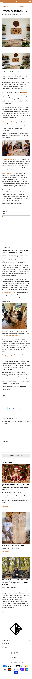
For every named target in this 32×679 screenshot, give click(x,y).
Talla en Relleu (8, 159)
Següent (27, 6)
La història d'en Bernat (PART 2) (14, 545)
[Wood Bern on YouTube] (17, 652)
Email (4, 434)
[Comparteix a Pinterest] (18, 408)
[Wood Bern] (16, 1)
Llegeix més (5, 506)
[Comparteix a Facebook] (13, 408)
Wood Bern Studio (9, 122)
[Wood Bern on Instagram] (11, 652)
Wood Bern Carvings (18, 662)
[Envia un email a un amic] (22, 408)
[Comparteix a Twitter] (9, 408)
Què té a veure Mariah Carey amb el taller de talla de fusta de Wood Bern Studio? (16, 487)
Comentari (5, 441)
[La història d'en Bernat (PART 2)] (16, 528)
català (15, 658)
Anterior (20, 6)
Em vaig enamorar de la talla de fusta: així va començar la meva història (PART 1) (15, 582)
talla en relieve (8, 339)
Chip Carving (7, 173)
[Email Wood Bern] (20, 652)
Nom (3, 427)
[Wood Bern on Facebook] (14, 652)
